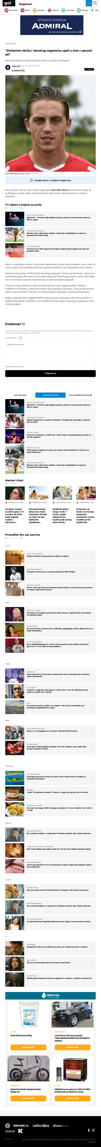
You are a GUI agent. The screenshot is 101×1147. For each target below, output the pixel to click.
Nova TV (7, 1126)
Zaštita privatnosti (80, 1139)
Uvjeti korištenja (66, 1139)
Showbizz (41, 10)
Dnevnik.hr (13, 10)
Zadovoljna (40, 1126)
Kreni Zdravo (20, 1131)
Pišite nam (26, 1139)
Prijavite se (50, 373)
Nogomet (25, 4)
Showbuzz (61, 1126)
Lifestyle (55, 10)
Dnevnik (21, 1126)
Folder (10, 1131)
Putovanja (70, 10)
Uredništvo (35, 1139)
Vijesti (28, 10)
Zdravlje (85, 10)
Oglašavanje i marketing (49, 1139)
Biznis (97, 10)
